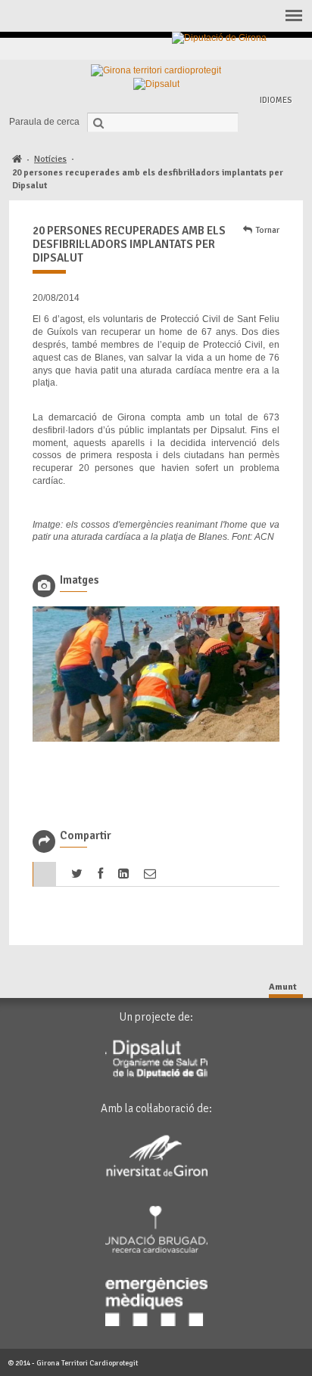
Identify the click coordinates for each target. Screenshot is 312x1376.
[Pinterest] (237, 48)
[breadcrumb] (17, 160)
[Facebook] (202, 48)
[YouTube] (272, 48)
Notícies (50, 159)
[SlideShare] (289, 48)
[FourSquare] (254, 48)
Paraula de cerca (44, 121)
